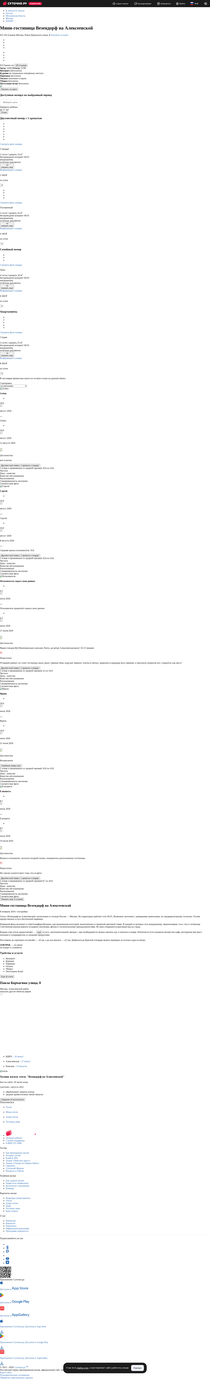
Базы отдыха (12, 1211)
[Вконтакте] (7, 1255)
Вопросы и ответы (15, 1171)
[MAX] (7, 1252)
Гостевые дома (13, 1122)
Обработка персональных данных (16, 1377)
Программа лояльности (17, 1231)
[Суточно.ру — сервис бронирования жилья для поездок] (15, 3)
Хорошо (137, 1368)
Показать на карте (59, 35)
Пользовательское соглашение (14, 1375)
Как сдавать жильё (15, 1180)
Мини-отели (12, 1112)
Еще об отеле (7, 977)
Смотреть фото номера (11, 144)
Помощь (10, 1188)
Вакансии (10, 1223)
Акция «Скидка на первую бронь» (22, 1163)
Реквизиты (11, 1226)
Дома (8, 1206)
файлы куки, (83, 1368)
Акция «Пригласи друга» (18, 1160)
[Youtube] (7, 1259)
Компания (11, 1220)
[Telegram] (7, 1244)
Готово (4, 112)
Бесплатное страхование (17, 1186)
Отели (9, 1107)
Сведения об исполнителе (12, 1100)
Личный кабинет (14, 1138)
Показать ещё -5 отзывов (12, 899)
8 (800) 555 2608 (13, 1143)
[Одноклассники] (7, 1248)
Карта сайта (6, 1372)
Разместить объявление (17, 1183)
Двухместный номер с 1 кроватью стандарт (20, 465)
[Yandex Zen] (7, 1263)
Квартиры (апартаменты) (18, 1198)
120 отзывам (21, 65)
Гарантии (10, 1166)
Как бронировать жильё (17, 1153)
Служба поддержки (15, 1140)
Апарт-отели (12, 1117)
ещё (39, 932)
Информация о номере (11, 170)
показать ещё (7, 166)
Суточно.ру (21, 1367)
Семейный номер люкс (11, 766)
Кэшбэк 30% (12, 1158)
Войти (182, 3)
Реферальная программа (17, 1228)
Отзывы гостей (13, 1155)
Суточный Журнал (15, 1168)
